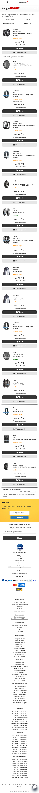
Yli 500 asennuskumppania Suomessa (19, 567)
